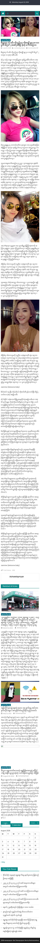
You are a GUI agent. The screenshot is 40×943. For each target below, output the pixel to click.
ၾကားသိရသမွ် (5, 40)
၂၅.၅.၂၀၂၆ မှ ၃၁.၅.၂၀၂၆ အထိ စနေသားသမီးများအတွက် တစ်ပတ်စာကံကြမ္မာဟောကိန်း (19, 885)
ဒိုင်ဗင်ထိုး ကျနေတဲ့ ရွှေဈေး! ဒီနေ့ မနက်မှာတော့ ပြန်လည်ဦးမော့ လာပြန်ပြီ (21, 877)
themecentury (34, 940)
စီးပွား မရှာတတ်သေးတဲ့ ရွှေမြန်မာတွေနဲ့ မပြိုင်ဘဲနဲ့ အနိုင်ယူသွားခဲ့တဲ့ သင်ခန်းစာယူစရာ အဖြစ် (20, 771)
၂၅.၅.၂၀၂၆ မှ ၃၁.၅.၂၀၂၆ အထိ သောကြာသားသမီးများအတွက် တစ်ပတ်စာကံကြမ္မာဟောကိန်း (21, 893)
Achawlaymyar (19, 48)
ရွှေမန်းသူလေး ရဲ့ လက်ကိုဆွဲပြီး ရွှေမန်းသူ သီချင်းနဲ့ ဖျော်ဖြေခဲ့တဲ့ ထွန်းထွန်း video (19, 929)
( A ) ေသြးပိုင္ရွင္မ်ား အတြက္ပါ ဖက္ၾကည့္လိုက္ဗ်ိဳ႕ (35, 823)
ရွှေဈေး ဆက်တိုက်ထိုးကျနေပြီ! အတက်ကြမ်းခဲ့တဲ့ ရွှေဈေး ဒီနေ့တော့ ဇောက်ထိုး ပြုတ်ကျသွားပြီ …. (20, 921)
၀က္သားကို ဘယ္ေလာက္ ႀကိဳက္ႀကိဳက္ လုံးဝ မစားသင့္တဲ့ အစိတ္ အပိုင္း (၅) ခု (7, 823)
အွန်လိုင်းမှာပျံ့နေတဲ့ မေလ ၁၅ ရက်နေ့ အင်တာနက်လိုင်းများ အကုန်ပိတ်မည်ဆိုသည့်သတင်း (19, 709)
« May (3, 862)
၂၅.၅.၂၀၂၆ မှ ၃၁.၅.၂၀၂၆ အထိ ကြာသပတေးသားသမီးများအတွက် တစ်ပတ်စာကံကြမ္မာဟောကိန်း (21, 901)
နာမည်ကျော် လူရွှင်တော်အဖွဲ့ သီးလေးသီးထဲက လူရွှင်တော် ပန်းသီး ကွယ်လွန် (18, 913)
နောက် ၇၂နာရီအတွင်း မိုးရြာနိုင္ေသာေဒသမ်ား (18, 907)
